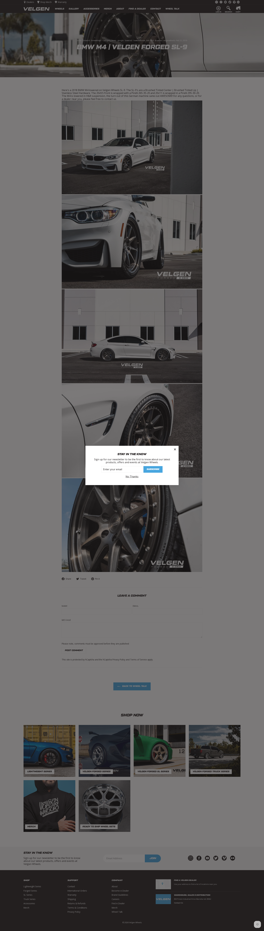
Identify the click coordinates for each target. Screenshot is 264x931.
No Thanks (132, 476)
